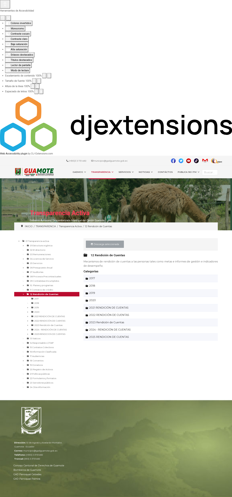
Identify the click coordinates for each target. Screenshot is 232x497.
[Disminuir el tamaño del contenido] (44, 75)
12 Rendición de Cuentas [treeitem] (44, 294)
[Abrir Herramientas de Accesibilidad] (5, 4)
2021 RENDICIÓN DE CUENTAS (108, 307)
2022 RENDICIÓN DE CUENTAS (109, 315)
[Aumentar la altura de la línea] (37, 86)
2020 (92, 300)
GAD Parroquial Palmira (26, 478)
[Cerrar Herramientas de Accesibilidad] (8, 18)
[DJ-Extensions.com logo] (116, 123)
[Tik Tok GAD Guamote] (189, 160)
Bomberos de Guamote (27, 470)
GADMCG (78, 172)
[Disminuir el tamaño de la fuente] (34, 80)
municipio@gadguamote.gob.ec (111, 161)
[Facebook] (174, 160)
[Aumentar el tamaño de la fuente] (39, 80)
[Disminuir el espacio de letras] (36, 91)
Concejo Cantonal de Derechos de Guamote (38, 465)
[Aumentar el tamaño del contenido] (49, 75)
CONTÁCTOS (165, 172)
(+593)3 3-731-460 (77, 161)
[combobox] (210, 172)
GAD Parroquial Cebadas (27, 474)
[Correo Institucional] (206, 161)
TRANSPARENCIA (100, 172)
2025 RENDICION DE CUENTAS (109, 337)
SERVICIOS (125, 172)
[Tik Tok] (197, 160)
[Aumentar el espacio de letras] (41, 91)
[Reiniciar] (2, 18)
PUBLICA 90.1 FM (187, 172)
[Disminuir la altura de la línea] (33, 86)
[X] (182, 160)
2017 (92, 278)
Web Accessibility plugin (13, 153)
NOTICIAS (144, 172)
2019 (92, 293)
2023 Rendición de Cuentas (106, 322)
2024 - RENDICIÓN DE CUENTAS (110, 329)
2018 (92, 285)
